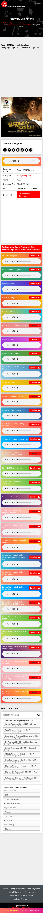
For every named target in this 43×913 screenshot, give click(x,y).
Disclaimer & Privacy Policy (21, 895)
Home (5, 888)
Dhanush (8, 829)
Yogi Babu (8, 820)
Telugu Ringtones (24, 175)
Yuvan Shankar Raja (12, 799)
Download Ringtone (24, 194)
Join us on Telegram (11, 910)
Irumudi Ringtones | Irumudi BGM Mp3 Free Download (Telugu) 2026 (20, 725)
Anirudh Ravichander (12, 803)
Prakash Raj (9, 825)
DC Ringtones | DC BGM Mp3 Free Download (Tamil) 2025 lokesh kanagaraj (20, 743)
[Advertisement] (21, 73)
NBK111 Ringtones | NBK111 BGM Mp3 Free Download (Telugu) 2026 (20, 755)
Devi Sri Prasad (10, 791)
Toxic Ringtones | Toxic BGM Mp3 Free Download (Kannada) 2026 (18, 731)
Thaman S (8, 812)
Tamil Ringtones (15, 892)
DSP (6, 795)
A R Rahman (9, 816)
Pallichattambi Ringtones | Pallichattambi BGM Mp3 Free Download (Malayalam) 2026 (20, 779)
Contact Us (29, 892)
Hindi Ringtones (33, 888)
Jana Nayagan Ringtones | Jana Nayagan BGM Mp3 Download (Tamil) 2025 (21, 737)
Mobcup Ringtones (21, 899)
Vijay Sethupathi (10, 808)
